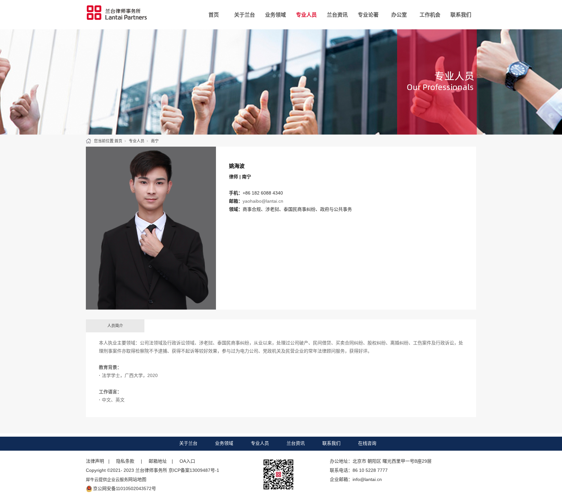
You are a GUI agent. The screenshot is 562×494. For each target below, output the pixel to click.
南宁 (155, 141)
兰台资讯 (337, 15)
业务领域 (275, 15)
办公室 (399, 15)
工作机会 (430, 15)
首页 (213, 15)
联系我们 (460, 15)
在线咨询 (367, 443)
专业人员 (306, 15)
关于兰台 (244, 15)
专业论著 (368, 15)
